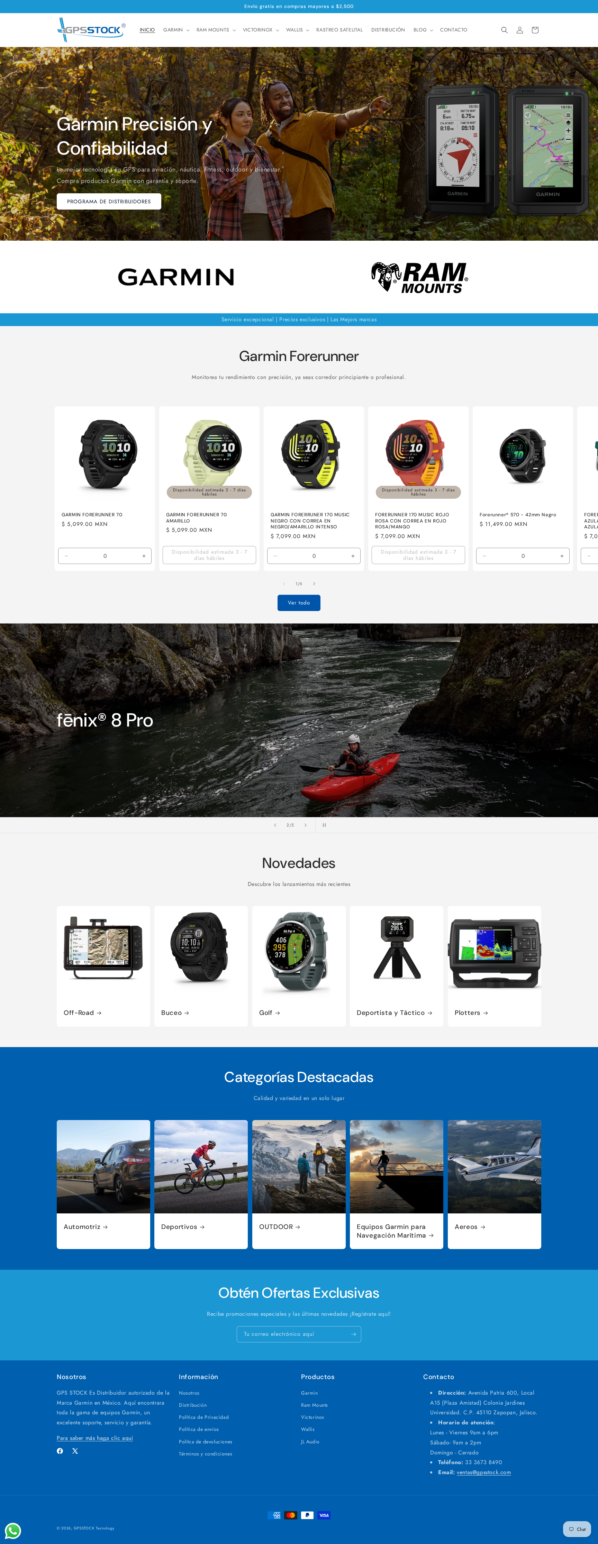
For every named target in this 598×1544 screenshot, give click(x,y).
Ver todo (299, 603)
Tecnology (105, 1528)
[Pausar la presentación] (322, 825)
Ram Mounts (314, 1405)
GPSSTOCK (84, 1528)
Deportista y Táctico (391, 1013)
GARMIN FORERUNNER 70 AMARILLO (196, 518)
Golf (266, 1013)
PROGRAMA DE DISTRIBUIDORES (109, 201)
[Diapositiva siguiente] (305, 825)
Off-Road (79, 1013)
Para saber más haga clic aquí (95, 1438)
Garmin (309, 1392)
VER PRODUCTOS (89, 778)
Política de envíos (199, 1429)
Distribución (193, 1405)
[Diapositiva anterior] (275, 825)
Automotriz (82, 1227)
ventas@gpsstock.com (484, 1473)
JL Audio (310, 1441)
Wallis (308, 1429)
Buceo (171, 1013)
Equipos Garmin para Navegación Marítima (391, 1231)
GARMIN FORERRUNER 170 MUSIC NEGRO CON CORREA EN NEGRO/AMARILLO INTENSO (310, 521)
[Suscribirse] (353, 1334)
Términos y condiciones (205, 1453)
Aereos (466, 1227)
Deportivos (179, 1227)
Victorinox (312, 1417)
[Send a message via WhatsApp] (12, 1531)
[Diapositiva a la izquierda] (283, 583)
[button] (175, 29)
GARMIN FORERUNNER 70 (92, 515)
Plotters (468, 1013)
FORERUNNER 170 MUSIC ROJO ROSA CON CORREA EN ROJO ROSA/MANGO (412, 521)
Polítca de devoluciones (206, 1441)
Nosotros (189, 1392)
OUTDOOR (276, 1227)
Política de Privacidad (204, 1417)
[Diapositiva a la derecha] (314, 583)
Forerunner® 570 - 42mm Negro (518, 515)
